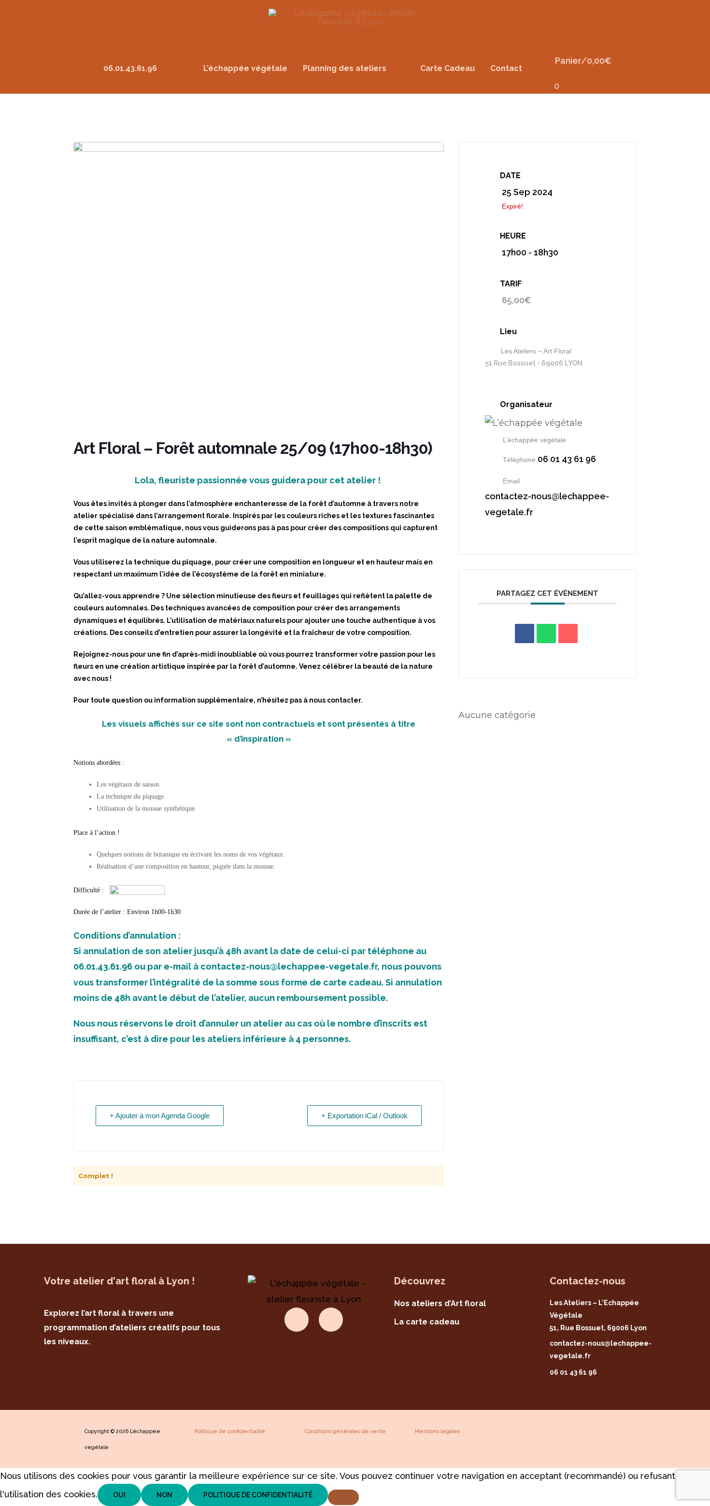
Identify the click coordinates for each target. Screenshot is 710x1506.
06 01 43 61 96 (567, 459)
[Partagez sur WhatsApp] (546, 633)
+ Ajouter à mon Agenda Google (160, 1116)
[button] (353, 68)
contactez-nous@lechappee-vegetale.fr (547, 504)
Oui (119, 1495)
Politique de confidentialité (257, 1495)
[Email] (568, 633)
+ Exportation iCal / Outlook (364, 1116)
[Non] (343, 1497)
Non (164, 1495)
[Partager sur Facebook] (524, 633)
